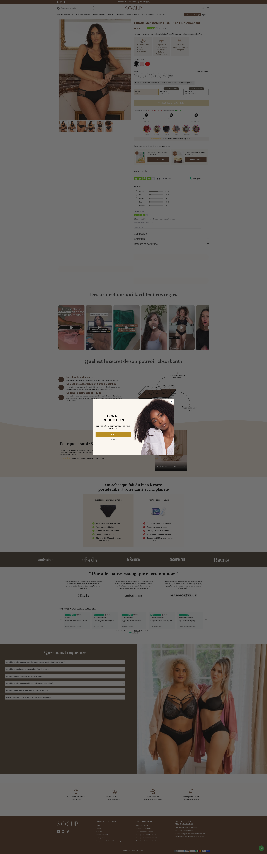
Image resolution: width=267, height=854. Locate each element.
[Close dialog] (171, 401)
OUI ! (113, 434)
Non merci (113, 439)
